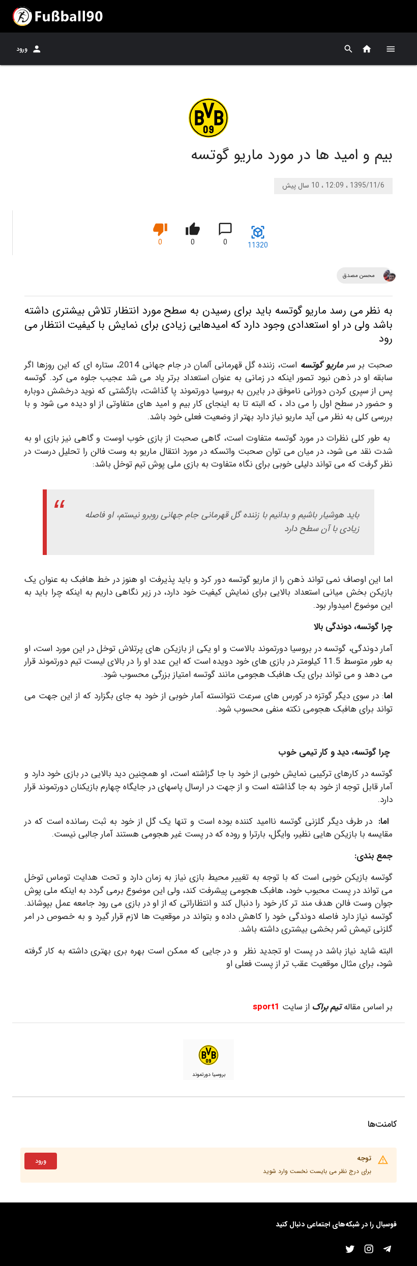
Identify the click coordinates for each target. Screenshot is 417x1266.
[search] (348, 49)
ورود (21, 49)
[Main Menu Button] (390, 49)
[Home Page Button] (367, 49)
